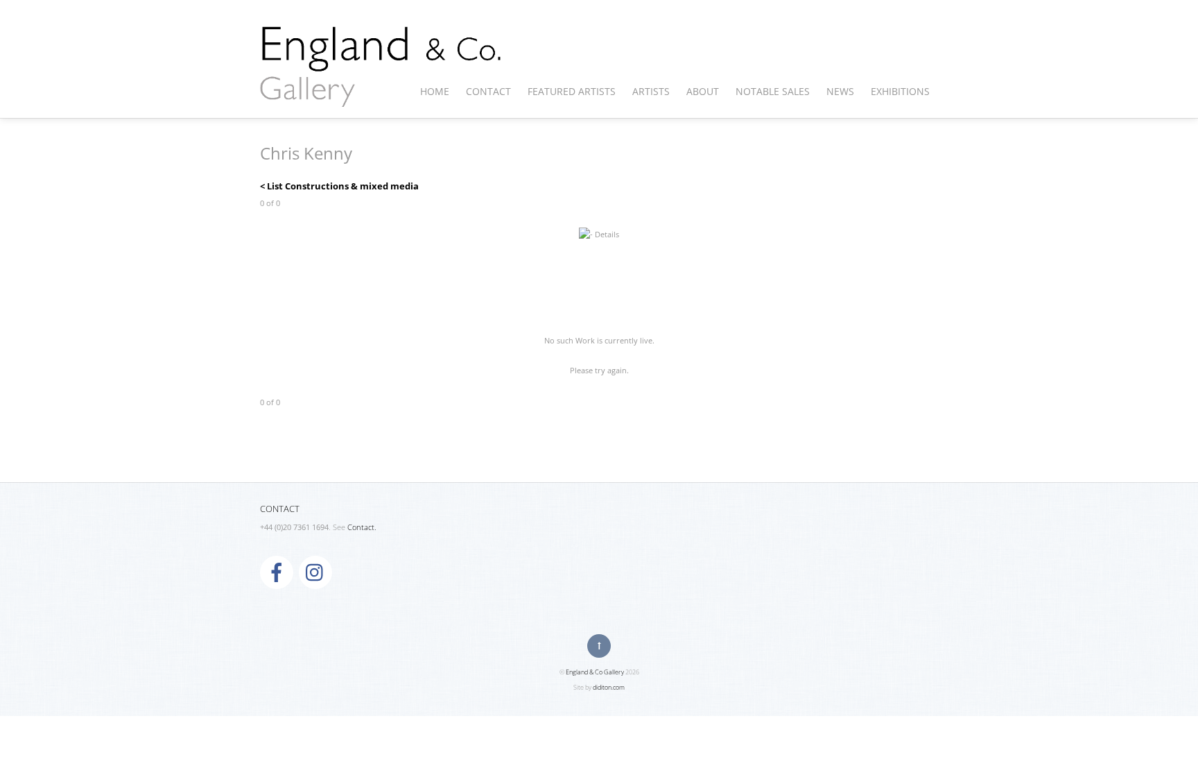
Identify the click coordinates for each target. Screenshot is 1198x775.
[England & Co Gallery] (381, 92)
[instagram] (315, 572)
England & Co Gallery (595, 671)
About (702, 91)
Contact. (361, 527)
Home (434, 91)
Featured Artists (572, 91)
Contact (488, 91)
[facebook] (276, 572)
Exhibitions (900, 91)
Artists (651, 91)
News (840, 91)
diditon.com (609, 687)
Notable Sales (773, 91)
